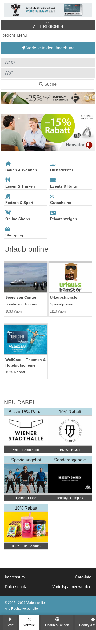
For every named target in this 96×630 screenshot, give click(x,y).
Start (10, 625)
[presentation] (6, 132)
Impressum (15, 577)
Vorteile (29, 625)
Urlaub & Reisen (57, 625)
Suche (50, 84)
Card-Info (83, 577)
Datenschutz (16, 587)
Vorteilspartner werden (71, 587)
